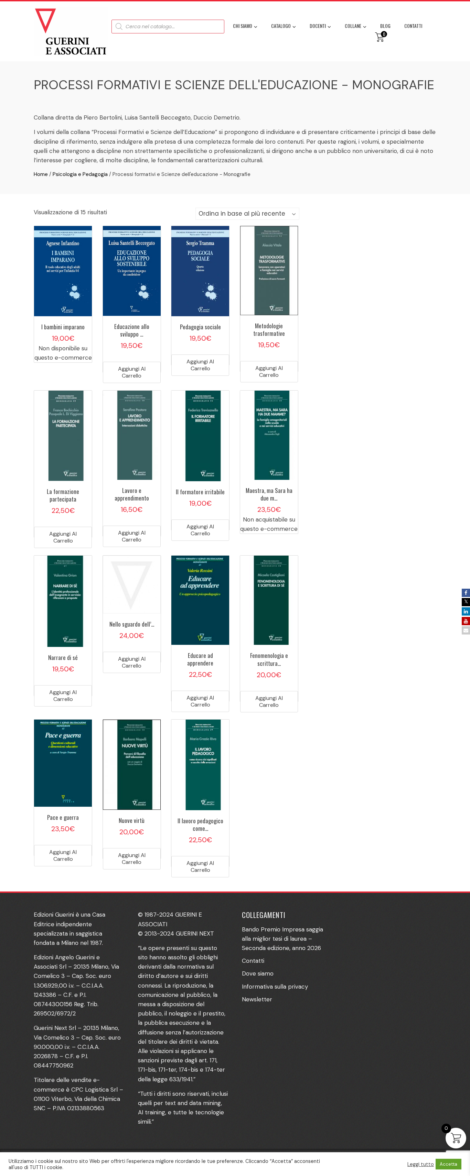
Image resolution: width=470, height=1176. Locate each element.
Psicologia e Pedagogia (80, 174)
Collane (353, 25)
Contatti (413, 25)
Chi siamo (242, 25)
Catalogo (281, 25)
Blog (385, 25)
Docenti (318, 25)
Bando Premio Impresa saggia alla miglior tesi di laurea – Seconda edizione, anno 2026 (282, 939)
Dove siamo (258, 973)
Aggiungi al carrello (132, 372)
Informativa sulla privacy (275, 986)
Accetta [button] (448, 1164)
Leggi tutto (420, 1164)
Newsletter (257, 999)
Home (41, 174)
